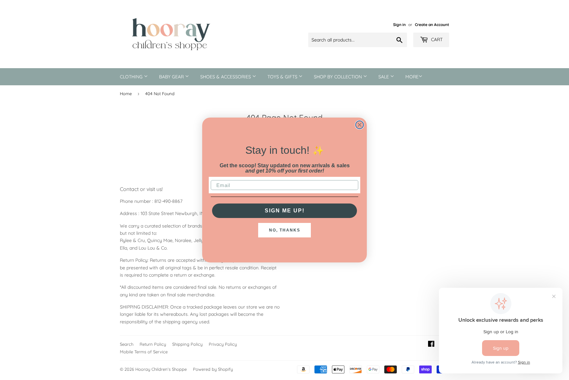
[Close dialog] (360, 125)
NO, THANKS (284, 230)
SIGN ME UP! (285, 210)
